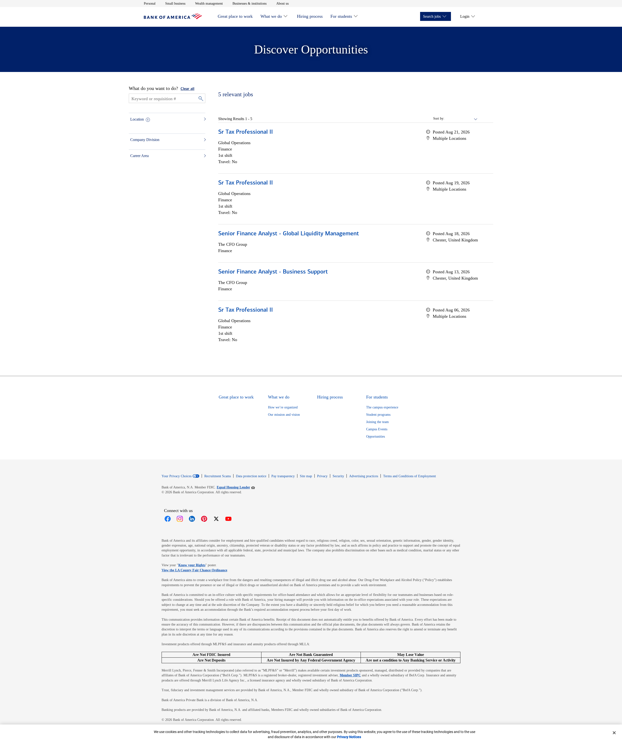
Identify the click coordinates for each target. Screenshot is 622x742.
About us (282, 3)
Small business (175, 3)
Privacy (322, 476)
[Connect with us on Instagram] (180, 518)
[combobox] (461, 118)
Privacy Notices (349, 737)
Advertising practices (363, 476)
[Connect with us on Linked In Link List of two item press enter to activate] (192, 519)
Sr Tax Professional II (245, 132)
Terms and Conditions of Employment (409, 476)
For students (341, 16)
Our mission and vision (284, 414)
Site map (306, 476)
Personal (150, 3)
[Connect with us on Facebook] (168, 518)
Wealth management (209, 3)
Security (338, 476)
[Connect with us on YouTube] (228, 518)
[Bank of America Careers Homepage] (173, 18)
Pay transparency (283, 476)
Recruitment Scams (217, 476)
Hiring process (310, 16)
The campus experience (382, 407)
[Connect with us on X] (216, 518)
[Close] (614, 732)
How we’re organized (283, 407)
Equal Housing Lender (236, 487)
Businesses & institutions (250, 3)
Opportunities (375, 436)
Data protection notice (251, 476)
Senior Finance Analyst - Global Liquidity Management (288, 234)
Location (137, 119)
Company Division (144, 140)
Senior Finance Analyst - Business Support (273, 272)
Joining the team (377, 422)
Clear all (187, 89)
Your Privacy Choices (176, 476)
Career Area (139, 156)
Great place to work (235, 16)
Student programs (378, 414)
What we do (271, 16)
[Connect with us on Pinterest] (204, 518)
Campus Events (376, 429)
